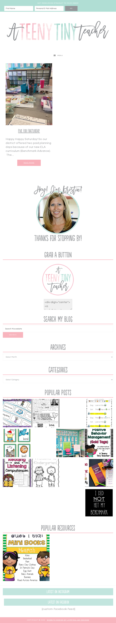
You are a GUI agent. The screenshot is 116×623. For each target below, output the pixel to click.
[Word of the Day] (17, 413)
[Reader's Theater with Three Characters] (99, 413)
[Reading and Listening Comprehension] (17, 473)
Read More (29, 163)
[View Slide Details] (26, 557)
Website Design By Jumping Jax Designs (68, 620)
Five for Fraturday (29, 131)
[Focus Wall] (70, 443)
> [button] (46, 557)
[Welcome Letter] (45, 413)
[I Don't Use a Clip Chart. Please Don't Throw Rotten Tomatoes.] (99, 443)
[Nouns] (17, 443)
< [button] (6, 557)
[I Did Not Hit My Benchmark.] (99, 503)
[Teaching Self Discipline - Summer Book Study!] (99, 473)
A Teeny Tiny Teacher (58, 31)
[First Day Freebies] (45, 473)
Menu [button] (60, 55)
